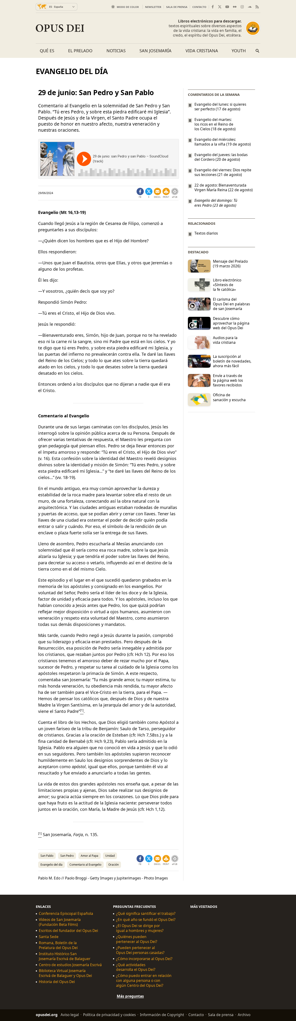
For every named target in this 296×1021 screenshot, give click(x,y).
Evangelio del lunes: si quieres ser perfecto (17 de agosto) (220, 106)
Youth (239, 50)
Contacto (199, 6)
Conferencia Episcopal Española (66, 913)
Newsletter (153, 6)
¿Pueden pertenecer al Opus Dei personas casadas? (140, 950)
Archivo (244, 1014)
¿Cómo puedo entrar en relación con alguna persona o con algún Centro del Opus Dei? (144, 980)
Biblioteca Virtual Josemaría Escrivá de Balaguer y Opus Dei (65, 973)
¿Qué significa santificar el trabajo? (145, 913)
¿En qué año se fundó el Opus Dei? (145, 919)
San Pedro (67, 856)
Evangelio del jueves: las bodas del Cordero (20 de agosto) (221, 157)
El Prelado (80, 50)
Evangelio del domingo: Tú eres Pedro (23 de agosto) (215, 203)
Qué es (47, 50)
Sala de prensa (176, 6)
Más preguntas (130, 996)
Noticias (116, 50)
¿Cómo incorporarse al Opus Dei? (144, 958)
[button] (166, 193)
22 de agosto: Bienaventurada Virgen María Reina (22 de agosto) (223, 187)
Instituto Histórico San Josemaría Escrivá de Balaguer (64, 956)
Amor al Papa (89, 856)
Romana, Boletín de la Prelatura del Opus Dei (58, 945)
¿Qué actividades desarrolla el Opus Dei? (135, 967)
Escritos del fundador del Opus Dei (68, 930)
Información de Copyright (162, 1014)
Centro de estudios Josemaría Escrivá (70, 964)
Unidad (110, 856)
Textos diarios (206, 233)
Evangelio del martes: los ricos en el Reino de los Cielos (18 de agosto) (215, 124)
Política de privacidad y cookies (109, 1014)
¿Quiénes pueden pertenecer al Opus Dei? (136, 939)
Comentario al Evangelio (85, 865)
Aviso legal (70, 1014)
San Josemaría (155, 50)
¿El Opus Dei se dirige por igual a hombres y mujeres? (140, 928)
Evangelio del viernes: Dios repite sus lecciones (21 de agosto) (222, 172)
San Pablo (46, 856)
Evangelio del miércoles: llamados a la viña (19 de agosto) (222, 141)
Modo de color (128, 6)
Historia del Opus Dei (57, 981)
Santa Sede (48, 936)
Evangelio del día (51, 865)
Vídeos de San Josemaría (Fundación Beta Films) (60, 922)
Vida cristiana (202, 50)
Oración (113, 865)
